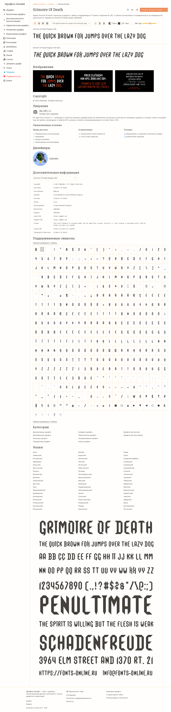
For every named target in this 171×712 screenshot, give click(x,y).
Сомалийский (129, 468)
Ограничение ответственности (93, 134)
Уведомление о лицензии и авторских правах (144, 134)
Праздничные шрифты (41, 442)
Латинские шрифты (15, 29)
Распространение (42, 139)
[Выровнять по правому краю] (104, 23)
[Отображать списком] (35, 23)
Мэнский (81, 481)
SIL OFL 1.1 (111, 15)
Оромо (81, 493)
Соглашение (71, 695)
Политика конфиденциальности (78, 698)
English (28, 701)
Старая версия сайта (114, 695)
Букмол (36, 471)
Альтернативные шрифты (88, 438)
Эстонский (128, 509)
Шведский (128, 500)
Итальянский (38, 503)
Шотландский (129, 506)
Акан (35, 452)
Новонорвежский (85, 490)
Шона (126, 503)
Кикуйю (81, 452)
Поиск (9, 68)
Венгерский (37, 474)
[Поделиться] (137, 10)
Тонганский (128, 474)
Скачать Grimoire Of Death (152, 10)
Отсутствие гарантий (89, 137)
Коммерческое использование (47, 134)
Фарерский (128, 484)
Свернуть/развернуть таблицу (45, 243)
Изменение (39, 137)
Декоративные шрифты (42, 432)
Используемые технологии (117, 698)
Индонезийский (39, 490)
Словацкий (128, 462)
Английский (37, 458)
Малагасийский (84, 477)
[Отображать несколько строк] (43, 23)
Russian (29, 704)
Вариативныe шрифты (16, 34)
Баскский (36, 465)
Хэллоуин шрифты (40, 438)
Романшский (83, 503)
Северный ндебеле (131, 458)
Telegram (10, 72)
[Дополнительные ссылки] (166, 10)
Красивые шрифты (113, 691)
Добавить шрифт (13, 63)
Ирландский (38, 493)
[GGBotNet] (40, 158)
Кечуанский (37, 509)
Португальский (84, 500)
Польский (82, 496)
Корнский (82, 455)
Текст (114, 23)
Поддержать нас (13, 76)
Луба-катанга (83, 468)
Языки (9, 55)
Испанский (37, 500)
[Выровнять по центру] (100, 23)
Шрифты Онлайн (15, 4)
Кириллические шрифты (17, 25)
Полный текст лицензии (48, 114)
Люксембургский (85, 474)
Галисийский (38, 481)
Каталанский (38, 506)
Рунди (126, 452)
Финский (127, 487)
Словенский (128, 465)
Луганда (81, 471)
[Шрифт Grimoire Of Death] (100, 597)
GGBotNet (78, 18)
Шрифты (10, 10)
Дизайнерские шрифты (42, 435)
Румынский (82, 509)
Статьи (9, 59)
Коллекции (11, 42)
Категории (11, 38)
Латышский (82, 458)
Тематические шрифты (87, 435)
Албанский (37, 455)
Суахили (127, 471)
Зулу (35, 487)
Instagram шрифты (85, 432)
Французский (129, 490)
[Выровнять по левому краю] (96, 23)
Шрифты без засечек (132, 432)
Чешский (127, 496)
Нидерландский (84, 487)
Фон (127, 23)
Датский (36, 484)
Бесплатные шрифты (15, 14)
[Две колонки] (39, 23)
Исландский (37, 496)
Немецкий (82, 484)
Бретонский (37, 468)
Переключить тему (76, 691)
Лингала (81, 462)
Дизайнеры (11, 46)
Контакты (70, 701)
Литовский (82, 465)
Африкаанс (37, 462)
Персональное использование (47, 142)
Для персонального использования (15, 19)
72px (140, 23)
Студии (9, 51)
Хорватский (128, 493)
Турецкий (127, 477)
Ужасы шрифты (84, 442)
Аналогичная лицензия (135, 137)
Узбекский (128, 481)
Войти (9, 80)
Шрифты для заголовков (133, 435)
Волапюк (36, 477)
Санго (126, 455)
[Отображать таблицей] (47, 23)
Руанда (81, 506)
